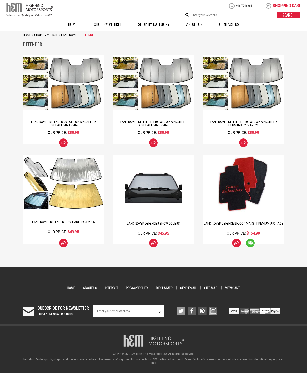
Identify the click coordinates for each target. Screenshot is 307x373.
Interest (111, 288)
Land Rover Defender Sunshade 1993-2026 (63, 222)
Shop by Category (154, 24)
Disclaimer (164, 288)
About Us (194, 24)
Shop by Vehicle (107, 24)
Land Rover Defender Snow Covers (153, 223)
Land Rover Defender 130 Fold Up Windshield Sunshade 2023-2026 (243, 123)
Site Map (210, 288)
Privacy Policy (137, 288)
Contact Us (229, 24)
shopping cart (287, 5)
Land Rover (70, 35)
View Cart (232, 288)
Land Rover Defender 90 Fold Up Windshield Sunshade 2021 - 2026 (63, 123)
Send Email (188, 288)
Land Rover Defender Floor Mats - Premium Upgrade (243, 223)
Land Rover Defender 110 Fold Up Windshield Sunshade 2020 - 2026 (153, 123)
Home (72, 24)
